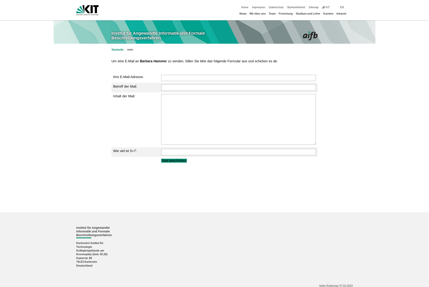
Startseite (117, 49)
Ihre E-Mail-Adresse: (128, 77)
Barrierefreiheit (296, 7)
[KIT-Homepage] (87, 10)
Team (272, 13)
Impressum (258, 7)
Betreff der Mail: (125, 86)
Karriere (328, 13)
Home (244, 7)
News (243, 13)
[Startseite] (351, 13)
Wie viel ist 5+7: (125, 151)
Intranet (341, 13)
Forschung (286, 13)
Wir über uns (258, 13)
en (342, 7)
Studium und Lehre (308, 13)
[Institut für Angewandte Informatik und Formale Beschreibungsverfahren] (310, 36)
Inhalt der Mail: (124, 96)
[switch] (351, 7)
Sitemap (314, 7)
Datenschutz (276, 7)
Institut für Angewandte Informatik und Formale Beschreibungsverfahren (158, 35)
